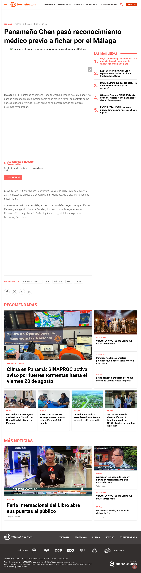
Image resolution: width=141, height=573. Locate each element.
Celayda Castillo (13, 517)
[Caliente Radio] (95, 552)
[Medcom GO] (22, 552)
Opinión (78, 4)
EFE (68, 281)
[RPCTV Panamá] (34, 552)
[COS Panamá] (58, 552)
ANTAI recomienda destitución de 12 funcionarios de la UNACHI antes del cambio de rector (121, 420)
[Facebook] (7, 291)
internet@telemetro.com (18, 567)
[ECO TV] (70, 552)
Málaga (58, 281)
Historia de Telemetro (38, 559)
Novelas (90, 4)
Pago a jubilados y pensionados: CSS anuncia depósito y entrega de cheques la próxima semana (118, 61)
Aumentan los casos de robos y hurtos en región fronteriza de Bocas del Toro (113, 480)
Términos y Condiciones (15, 559)
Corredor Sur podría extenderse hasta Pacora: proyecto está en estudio (87, 417)
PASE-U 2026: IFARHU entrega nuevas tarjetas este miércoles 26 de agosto (118, 110)
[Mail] (29, 291)
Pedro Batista (100, 486)
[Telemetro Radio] (107, 552)
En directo (131, 4)
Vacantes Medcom (59, 559)
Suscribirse (13, 177)
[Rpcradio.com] (83, 552)
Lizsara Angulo (101, 517)
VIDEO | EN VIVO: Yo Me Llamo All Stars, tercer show (114, 342)
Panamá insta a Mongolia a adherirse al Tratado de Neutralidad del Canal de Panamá (19, 418)
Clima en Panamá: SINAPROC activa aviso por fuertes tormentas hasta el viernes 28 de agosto (118, 98)
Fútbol (17, 24)
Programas (64, 4)
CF (47, 281)
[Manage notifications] (134, 567)
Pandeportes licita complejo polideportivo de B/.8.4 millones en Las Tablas (115, 361)
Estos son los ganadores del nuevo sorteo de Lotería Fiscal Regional (114, 379)
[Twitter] (14, 291)
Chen (78, 281)
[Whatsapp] (22, 291)
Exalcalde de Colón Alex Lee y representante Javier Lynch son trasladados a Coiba (115, 73)
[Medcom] (119, 552)
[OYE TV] (46, 552)
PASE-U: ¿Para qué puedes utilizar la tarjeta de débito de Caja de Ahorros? (118, 85)
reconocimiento (32, 281)
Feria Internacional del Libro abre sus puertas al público (43, 508)
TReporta (48, 4)
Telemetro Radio (108, 4)
